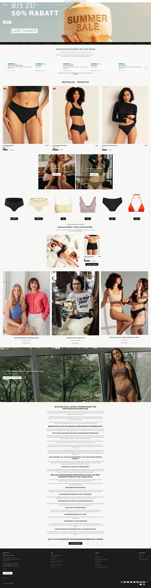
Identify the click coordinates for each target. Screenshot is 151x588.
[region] (75, 22)
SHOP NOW (56, 174)
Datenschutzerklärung (7, 564)
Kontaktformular (98, 561)
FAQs (96, 555)
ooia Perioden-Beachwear (56, 564)
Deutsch (137, 4)
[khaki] (3, 148)
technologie (16, 377)
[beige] (52, 148)
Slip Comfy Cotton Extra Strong (109, 145)
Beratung (53, 566)
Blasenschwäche (56, 4)
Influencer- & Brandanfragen (101, 567)
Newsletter (97, 563)
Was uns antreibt (75, 342)
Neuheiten (83, 82)
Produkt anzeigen (92, 264)
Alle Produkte (13, 4)
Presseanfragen (98, 565)
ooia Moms (53, 559)
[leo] (4, 148)
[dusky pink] (53, 148)
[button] (148, 585)
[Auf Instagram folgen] (6, 578)
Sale (26, 4)
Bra (63, 218)
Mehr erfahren (124, 342)
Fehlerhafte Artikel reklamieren (101, 559)
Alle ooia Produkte (75, 543)
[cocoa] (4, 148)
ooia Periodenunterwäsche (56, 555)
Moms (31, 4)
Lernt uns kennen (26, 342)
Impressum (141, 555)
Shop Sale (7, 22)
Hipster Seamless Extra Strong (59, 145)
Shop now (7, 377)
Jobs (96, 569)
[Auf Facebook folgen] (3, 578)
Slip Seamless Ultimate (8, 145)
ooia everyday (54, 557)
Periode (21, 4)
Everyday (37, 4)
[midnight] (54, 148)
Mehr (64, 4)
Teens (48, 4)
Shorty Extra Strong (89, 256)
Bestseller (68, 82)
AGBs (140, 557)
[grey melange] (102, 148)
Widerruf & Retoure (99, 557)
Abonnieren (8, 573)
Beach (43, 4)
